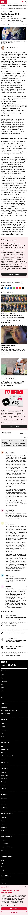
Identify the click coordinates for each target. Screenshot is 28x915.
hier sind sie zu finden (20, 445)
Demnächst (3, 817)
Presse (2, 736)
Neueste (21, 433)
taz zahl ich (3, 752)
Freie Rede (3, 785)
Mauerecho (3, 781)
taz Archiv (3, 850)
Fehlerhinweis (17, 282)
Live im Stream (4, 824)
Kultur (2, 684)
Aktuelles (3, 723)
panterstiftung (4, 759)
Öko (2, 678)
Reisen (2, 860)
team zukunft (4, 798)
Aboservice (3, 883)
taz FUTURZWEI (4, 843)
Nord (2, 694)
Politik (2, 674)
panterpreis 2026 (5, 762)
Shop (2, 866)
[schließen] (26, 887)
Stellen (2, 733)
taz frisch (3, 801)
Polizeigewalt (4, 707)
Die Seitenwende (5, 730)
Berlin (2, 691)
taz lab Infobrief (4, 807)
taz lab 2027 (4, 830)
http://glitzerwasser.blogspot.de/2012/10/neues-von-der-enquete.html (16, 504)
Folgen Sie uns (4, 665)
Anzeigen (3, 870)
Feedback (3, 879)
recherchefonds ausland (7, 755)
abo (2, 746)
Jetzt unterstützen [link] (14, 274)
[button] (26, 2)
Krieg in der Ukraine (5, 713)
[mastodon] (9, 665)
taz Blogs (3, 840)
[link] (4, 5)
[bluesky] (12, 665)
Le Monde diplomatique (6, 847)
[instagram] (15, 665)
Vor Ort (2, 820)
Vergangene (4, 827)
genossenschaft (5, 749)
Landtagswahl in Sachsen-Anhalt (9, 710)
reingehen (3, 788)
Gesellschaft (4, 681)
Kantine (2, 863)
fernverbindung (4, 775)
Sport (2, 687)
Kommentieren (10, 282)
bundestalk (3, 772)
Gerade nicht (21, 887)
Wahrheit (3, 697)
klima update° (4, 778)
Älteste (25, 433)
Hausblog (3, 726)
